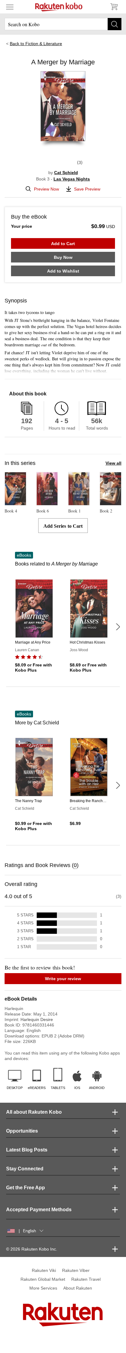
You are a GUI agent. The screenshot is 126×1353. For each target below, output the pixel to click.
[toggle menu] (10, 6)
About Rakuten (77, 1288)
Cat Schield (66, 172)
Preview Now (46, 189)
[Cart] (113, 6)
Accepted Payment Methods (39, 1209)
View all (113, 463)
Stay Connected (24, 1168)
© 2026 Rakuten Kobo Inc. (31, 1249)
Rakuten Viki (44, 1270)
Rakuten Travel (86, 1279)
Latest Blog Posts (26, 1149)
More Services (43, 1288)
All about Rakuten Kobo (34, 1112)
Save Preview (87, 189)
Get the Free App (25, 1187)
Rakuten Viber (76, 1270)
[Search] (114, 24)
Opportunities (22, 1130)
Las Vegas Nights (72, 179)
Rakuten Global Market (42, 1279)
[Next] (118, 626)
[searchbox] (63, 24)
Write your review (63, 978)
